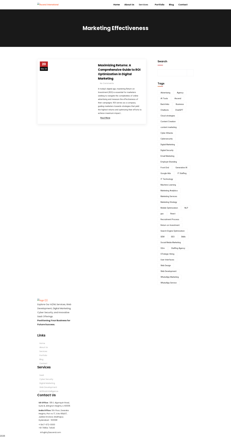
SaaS (41, 375)
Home (42, 343)
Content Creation (168, 121)
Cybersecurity (167, 139)
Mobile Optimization (169, 208)
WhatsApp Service (169, 283)
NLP (186, 208)
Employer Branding (169, 162)
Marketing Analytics (169, 190)
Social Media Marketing (171, 242)
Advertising (165, 92)
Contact (43, 363)
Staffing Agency (178, 248)
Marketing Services (169, 196)
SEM (162, 236)
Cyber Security (46, 379)
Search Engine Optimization (173, 231)
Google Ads (166, 173)
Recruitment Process (170, 219)
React (172, 213)
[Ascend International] (48, 5)
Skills (183, 236)
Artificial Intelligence (48, 391)
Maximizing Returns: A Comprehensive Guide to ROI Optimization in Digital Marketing (119, 72)
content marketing (169, 127)
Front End (165, 167)
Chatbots (165, 110)
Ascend (177, 98)
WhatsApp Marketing (170, 277)
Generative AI (181, 167)
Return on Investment (170, 225)
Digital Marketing (168, 144)
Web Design (166, 265)
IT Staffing (181, 173)
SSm (163, 248)
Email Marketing (167, 156)
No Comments (107, 83)
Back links (165, 104)
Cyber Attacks (167, 133)
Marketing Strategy (169, 202)
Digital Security (167, 150)
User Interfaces (167, 260)
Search (162, 61)
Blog (41, 359)
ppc (162, 213)
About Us (43, 347)
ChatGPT (179, 110)
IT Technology (167, 179)
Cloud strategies (168, 116)
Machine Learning (168, 185)
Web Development (168, 271)
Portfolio (43, 355)
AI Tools (164, 98)
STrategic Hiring (167, 254)
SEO (173, 236)
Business (180, 104)
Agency (180, 92)
